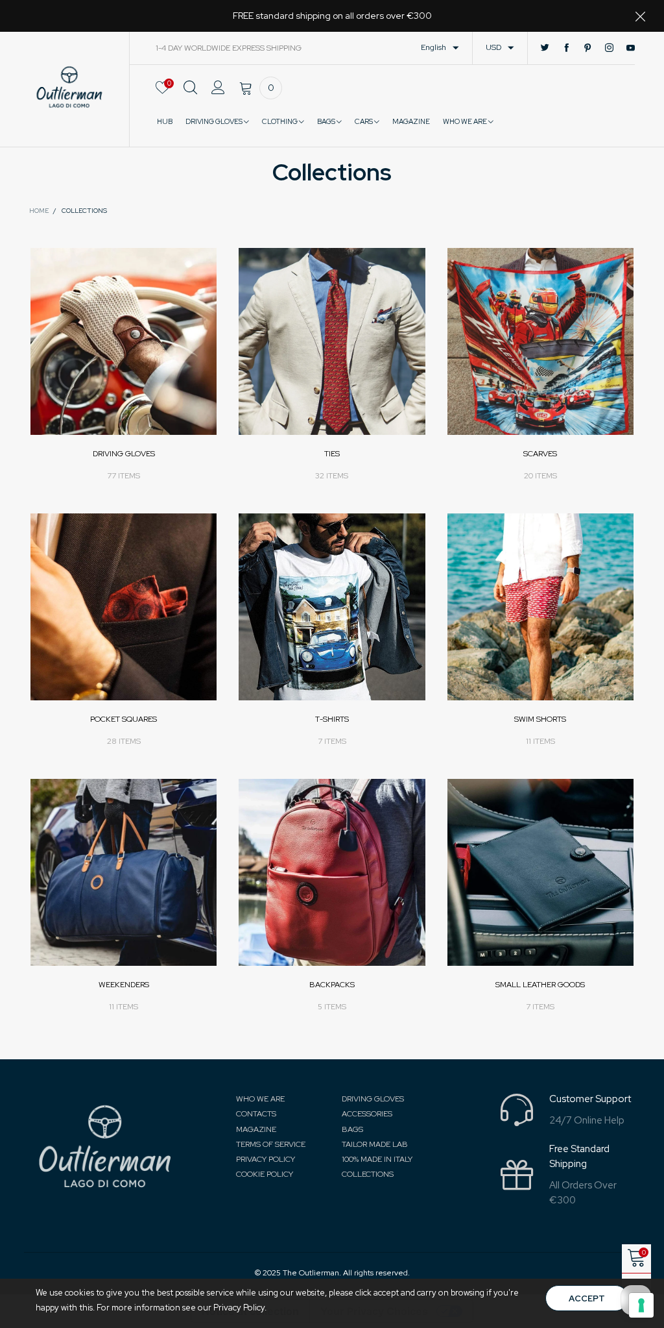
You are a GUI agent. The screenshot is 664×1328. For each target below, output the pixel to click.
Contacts (256, 1114)
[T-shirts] (331, 606)
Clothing (280, 121)
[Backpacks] (331, 872)
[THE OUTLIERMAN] (69, 87)
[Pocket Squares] (123, 606)
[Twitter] (545, 48)
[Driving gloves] (123, 341)
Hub (164, 121)
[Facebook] (566, 48)
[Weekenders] (123, 872)
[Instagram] (609, 48)
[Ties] (331, 341)
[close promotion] (640, 16)
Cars (364, 121)
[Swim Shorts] (540, 606)
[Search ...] (190, 94)
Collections (368, 1174)
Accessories (367, 1114)
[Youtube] (630, 48)
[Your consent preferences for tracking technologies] (641, 1305)
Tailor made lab (375, 1144)
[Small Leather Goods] (540, 872)
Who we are (465, 121)
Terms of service (270, 1144)
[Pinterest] (588, 48)
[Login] (218, 94)
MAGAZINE (411, 121)
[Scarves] (540, 341)
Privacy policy (265, 1159)
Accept (587, 1298)
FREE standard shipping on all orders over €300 (332, 15)
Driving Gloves (214, 121)
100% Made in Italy (377, 1159)
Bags (327, 121)
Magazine (256, 1129)
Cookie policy (264, 1174)
